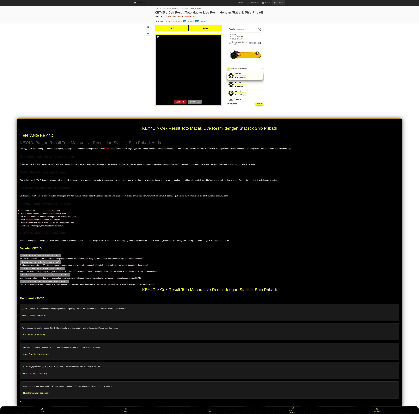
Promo (42, 411)
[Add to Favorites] (148, 27)
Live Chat (377, 411)
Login (126, 411)
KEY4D (157, 8)
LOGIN (171, 28)
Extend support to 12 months (246, 43)
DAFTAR (205, 28)
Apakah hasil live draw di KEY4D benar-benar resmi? (40, 255)
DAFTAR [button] (193, 102)
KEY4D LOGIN (184, 8)
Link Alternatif (292, 411)
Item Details (159, 21)
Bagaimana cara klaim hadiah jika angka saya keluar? (40, 262)
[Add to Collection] (148, 33)
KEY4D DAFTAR (196, 8)
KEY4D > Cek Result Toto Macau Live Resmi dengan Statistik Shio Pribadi (209, 128)
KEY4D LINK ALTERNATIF (170, 8)
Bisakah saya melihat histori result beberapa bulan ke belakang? (44, 281)
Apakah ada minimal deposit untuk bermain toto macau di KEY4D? (45, 275)
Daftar (209, 411)
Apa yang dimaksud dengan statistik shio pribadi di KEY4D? (42, 268)
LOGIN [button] (178, 102)
